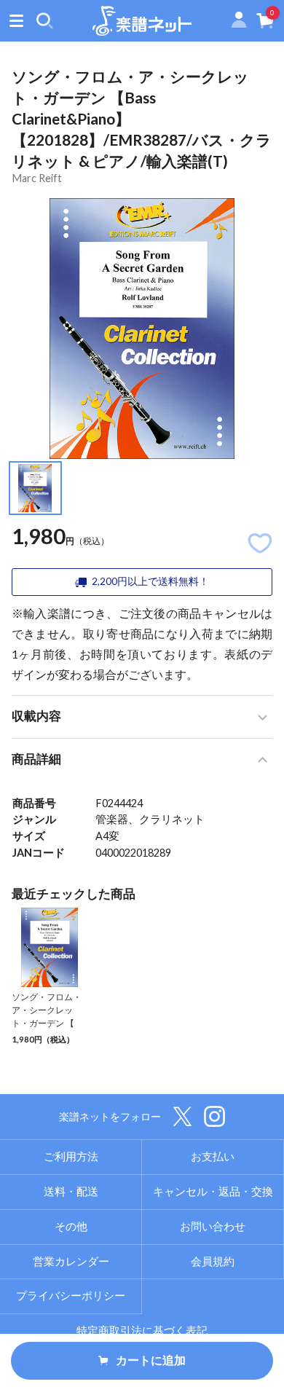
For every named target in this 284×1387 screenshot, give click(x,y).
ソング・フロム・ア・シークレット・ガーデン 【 (47, 1009)
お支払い (212, 1156)
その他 (71, 1226)
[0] (265, 24)
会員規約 (212, 1261)
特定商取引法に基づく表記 (142, 1330)
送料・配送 (71, 1191)
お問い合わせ (212, 1226)
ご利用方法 (71, 1156)
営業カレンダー (71, 1261)
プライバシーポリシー (70, 1295)
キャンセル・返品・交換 (213, 1191)
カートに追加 (151, 1360)
